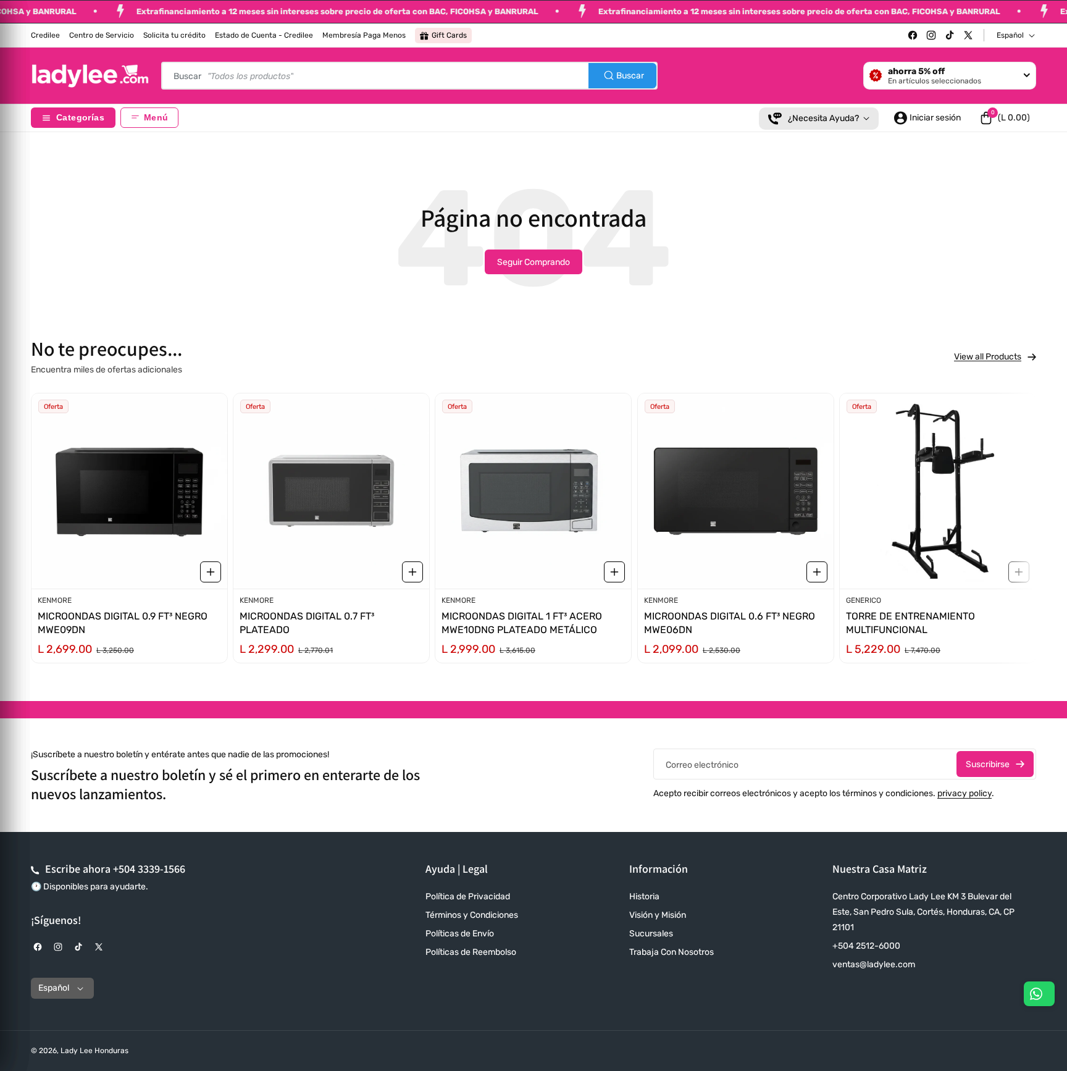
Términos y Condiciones (471, 915)
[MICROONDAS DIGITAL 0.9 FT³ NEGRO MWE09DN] (129, 491)
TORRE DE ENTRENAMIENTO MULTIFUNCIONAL (910, 623)
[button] (1004, 118)
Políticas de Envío (459, 933)
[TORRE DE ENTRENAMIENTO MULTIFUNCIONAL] (938, 491)
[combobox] (409, 76)
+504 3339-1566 (149, 869)
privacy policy (964, 793)
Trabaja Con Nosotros (671, 952)
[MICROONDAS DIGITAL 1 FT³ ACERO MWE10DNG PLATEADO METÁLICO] (533, 491)
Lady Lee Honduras (94, 1050)
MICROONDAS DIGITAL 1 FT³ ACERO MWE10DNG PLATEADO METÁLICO (521, 623)
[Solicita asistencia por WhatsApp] (1039, 993)
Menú (156, 117)
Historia (644, 896)
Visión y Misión (657, 915)
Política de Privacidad (467, 896)
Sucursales (651, 933)
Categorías (80, 117)
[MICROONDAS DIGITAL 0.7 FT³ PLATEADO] (331, 491)
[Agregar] (210, 571)
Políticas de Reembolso (470, 952)
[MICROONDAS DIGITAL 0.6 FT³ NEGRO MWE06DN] (736, 491)
